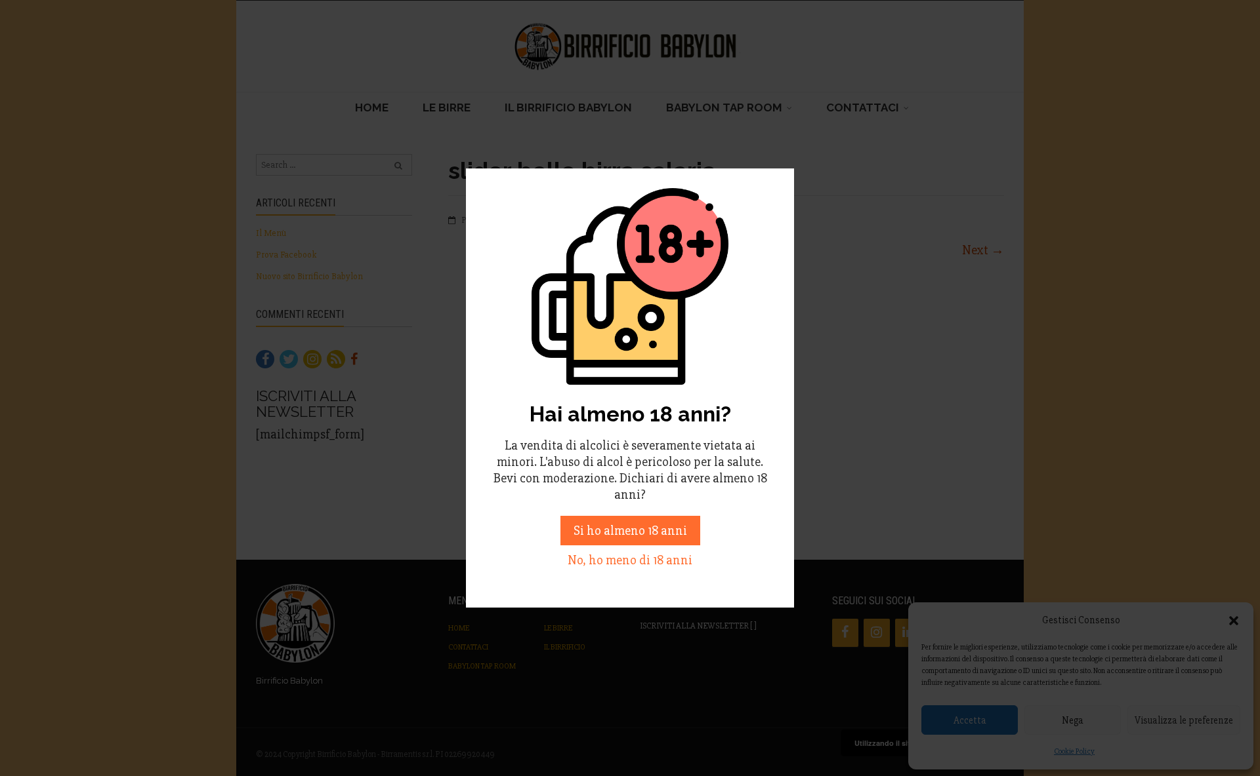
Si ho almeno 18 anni (630, 530)
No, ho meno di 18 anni (630, 560)
